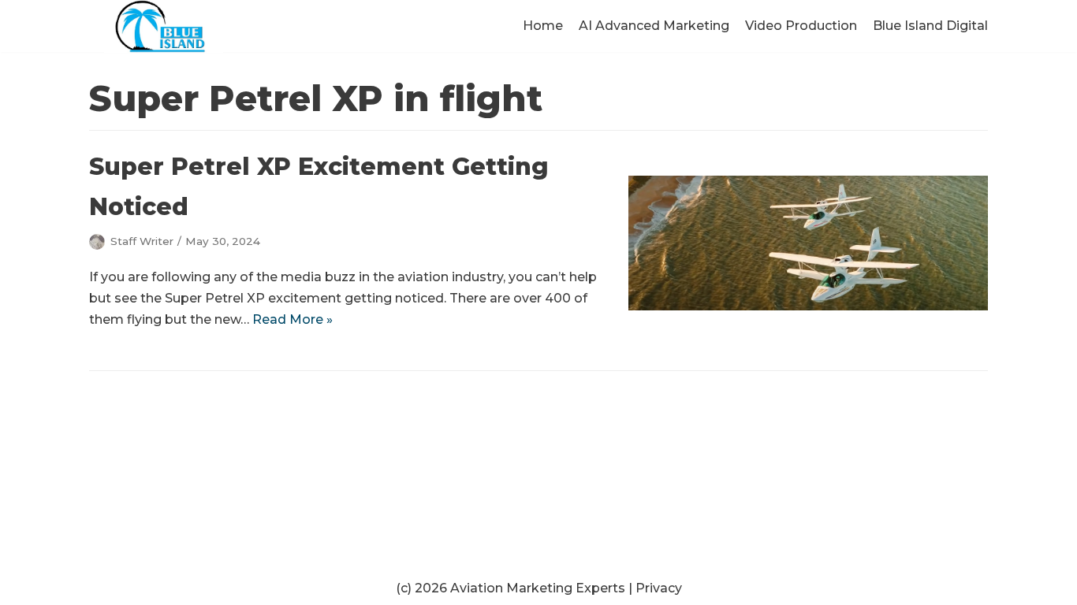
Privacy (658, 588)
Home (543, 25)
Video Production (801, 25)
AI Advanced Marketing (654, 25)
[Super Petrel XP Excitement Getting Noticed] (808, 306)
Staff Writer (141, 241)
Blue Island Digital (930, 25)
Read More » (292, 319)
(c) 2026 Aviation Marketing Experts (510, 588)
